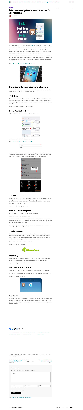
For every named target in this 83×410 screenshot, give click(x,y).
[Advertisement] (30, 344)
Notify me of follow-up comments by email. (20, 387)
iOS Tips (12, 356)
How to (29, 354)
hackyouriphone (23, 354)
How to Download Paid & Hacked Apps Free (23, 141)
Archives (71, 407)
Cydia (32, 45)
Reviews (57, 2)
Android (33, 2)
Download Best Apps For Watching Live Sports (24, 63)
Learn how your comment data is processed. (21, 397)
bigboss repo (17, 354)
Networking (45, 2)
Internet (51, 2)
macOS (21, 2)
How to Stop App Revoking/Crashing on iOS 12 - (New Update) (17, 361)
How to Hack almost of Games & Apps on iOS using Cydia (15, 333)
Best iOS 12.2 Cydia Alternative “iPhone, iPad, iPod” (29, 333)
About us (62, 407)
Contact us (67, 407)
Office (38, 2)
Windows (15, 2)
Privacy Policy (57, 407)
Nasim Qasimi (14, 15)
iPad (15, 356)
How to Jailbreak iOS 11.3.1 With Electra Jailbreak (43, 333)
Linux (25, 2)
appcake (12, 354)
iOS (29, 2)
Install (43, 354)
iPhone (19, 356)
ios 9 (49, 354)
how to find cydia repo (36, 354)
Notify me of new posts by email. (18, 390)
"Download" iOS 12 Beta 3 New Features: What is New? (45, 361)
